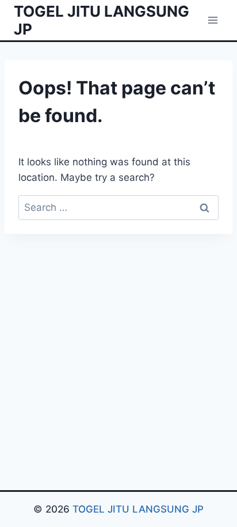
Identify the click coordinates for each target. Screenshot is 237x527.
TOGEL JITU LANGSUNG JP (138, 509)
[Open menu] (212, 20)
